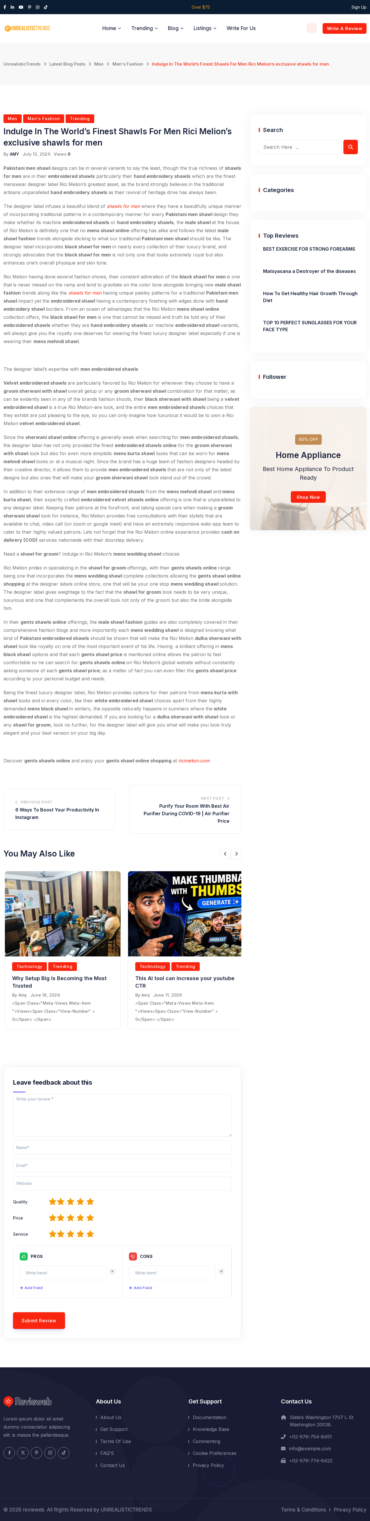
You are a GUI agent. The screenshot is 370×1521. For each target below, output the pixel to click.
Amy (22, 995)
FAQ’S (107, 1453)
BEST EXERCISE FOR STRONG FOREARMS (309, 249)
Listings (203, 28)
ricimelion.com (194, 761)
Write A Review (344, 28)
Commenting (206, 1441)
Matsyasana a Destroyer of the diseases (309, 271)
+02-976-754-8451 (310, 1437)
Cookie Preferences (214, 1453)
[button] (225, 854)
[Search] (312, 28)
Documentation (209, 1417)
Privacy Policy (208, 1465)
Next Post (212, 798)
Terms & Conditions (303, 1510)
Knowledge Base (211, 1429)
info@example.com (310, 1448)
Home (109, 28)
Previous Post (37, 802)
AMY (14, 154)
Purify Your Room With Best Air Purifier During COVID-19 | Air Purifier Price (187, 813)
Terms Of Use (115, 1441)
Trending (142, 28)
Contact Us (112, 1465)
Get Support (113, 1429)
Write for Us (241, 28)
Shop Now (308, 497)
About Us (110, 1417)
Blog (173, 28)
